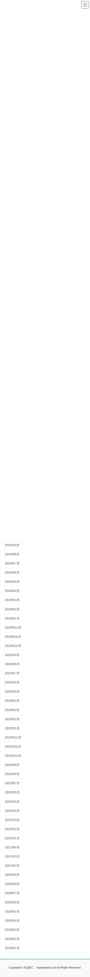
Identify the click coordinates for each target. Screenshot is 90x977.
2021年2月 (12, 865)
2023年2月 (12, 719)
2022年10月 (13, 755)
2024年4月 (12, 591)
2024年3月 (12, 600)
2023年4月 (12, 700)
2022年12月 (13, 737)
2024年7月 (12, 563)
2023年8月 (12, 664)
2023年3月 (12, 710)
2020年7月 (12, 893)
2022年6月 (12, 792)
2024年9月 (12, 545)
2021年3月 (12, 856)
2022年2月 (12, 829)
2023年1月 (12, 728)
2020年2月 (12, 939)
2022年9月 (12, 765)
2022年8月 (12, 774)
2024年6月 (12, 572)
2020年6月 (12, 902)
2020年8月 (12, 884)
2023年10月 (13, 646)
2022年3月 (12, 820)
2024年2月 (12, 609)
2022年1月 (12, 838)
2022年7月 (12, 783)
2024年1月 (12, 618)
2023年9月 (12, 655)
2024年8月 (12, 554)
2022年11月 (13, 746)
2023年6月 (12, 682)
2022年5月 (12, 801)
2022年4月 (12, 810)
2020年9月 (12, 874)
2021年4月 (12, 847)
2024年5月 (12, 581)
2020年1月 (12, 948)
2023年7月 (12, 673)
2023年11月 (13, 636)
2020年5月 (12, 911)
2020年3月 (12, 930)
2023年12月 (13, 627)
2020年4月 (12, 920)
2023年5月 (12, 691)
